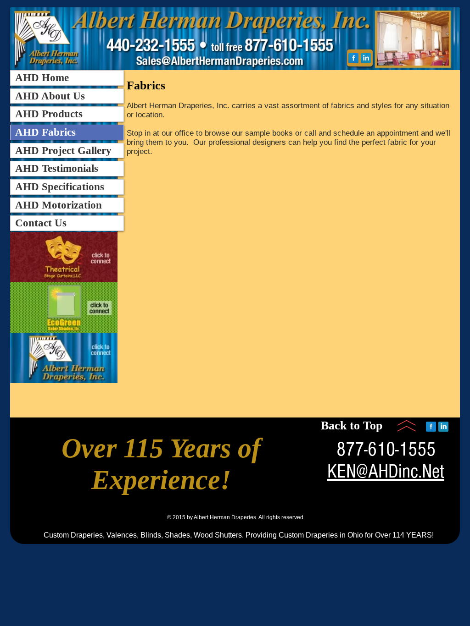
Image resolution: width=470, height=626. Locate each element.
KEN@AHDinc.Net (385, 472)
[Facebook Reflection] (353, 58)
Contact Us (41, 223)
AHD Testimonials (56, 168)
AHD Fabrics (45, 132)
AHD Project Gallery (63, 150)
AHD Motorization (58, 205)
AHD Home (42, 77)
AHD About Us (50, 96)
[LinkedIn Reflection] (366, 58)
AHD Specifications (59, 186)
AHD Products (49, 114)
